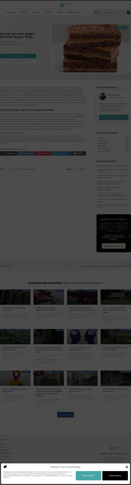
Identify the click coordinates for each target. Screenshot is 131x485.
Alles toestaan (88, 476)
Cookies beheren (115, 476)
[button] (127, 467)
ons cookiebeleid (62, 475)
